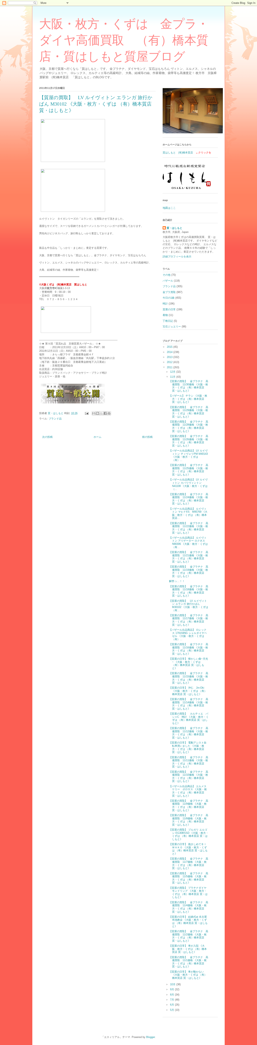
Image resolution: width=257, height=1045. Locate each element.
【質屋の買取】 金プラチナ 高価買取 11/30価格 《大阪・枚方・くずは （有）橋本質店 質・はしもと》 (188, 386)
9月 (172, 989)
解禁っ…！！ (177, 581)
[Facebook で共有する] (105, 413)
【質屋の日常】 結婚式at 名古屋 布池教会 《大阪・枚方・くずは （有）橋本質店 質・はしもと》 (188, 921)
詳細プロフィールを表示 (177, 256)
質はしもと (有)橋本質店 (178, 152)
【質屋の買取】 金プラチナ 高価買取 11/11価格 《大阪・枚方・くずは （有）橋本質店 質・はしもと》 (188, 762)
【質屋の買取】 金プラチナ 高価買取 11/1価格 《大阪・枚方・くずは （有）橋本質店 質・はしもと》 (188, 962)
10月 (173, 984)
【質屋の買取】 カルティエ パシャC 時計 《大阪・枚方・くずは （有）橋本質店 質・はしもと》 (189, 718)
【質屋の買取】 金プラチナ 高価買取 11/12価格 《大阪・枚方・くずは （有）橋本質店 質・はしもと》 (188, 733)
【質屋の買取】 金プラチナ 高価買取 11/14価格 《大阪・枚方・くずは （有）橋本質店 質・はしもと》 (188, 704)
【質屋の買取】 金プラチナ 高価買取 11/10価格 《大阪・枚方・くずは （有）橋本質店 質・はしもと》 (188, 776)
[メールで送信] (94, 413)
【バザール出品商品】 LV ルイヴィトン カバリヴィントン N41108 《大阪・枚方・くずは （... (188, 484)
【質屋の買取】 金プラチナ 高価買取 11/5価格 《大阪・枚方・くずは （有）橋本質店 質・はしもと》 (188, 878)
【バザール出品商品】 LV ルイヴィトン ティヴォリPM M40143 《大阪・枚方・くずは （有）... (188, 455)
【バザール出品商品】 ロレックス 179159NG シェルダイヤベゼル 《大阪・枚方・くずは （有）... (188, 634)
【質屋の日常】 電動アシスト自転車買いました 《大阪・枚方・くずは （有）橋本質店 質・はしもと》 (187, 747)
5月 (172, 1009)
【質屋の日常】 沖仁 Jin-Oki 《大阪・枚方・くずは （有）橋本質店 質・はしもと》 (188, 690)
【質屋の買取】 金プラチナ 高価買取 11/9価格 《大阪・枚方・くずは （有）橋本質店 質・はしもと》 (188, 805)
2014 (170, 352)
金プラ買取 (169, 292)
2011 (170, 367)
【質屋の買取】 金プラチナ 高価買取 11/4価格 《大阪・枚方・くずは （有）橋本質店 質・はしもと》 (188, 907)
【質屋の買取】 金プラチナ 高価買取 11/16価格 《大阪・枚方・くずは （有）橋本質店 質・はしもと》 (188, 649)
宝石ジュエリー (172, 326)
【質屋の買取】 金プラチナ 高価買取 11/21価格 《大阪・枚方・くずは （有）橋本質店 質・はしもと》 (188, 557)
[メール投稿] (86, 413)
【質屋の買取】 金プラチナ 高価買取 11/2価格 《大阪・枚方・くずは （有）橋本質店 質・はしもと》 (188, 936)
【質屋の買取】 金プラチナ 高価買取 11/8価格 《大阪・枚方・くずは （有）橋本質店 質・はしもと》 (188, 820)
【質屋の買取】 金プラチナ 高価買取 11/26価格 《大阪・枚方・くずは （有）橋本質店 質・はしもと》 (188, 441)
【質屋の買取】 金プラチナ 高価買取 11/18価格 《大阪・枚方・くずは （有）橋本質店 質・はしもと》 (188, 591)
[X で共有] (101, 413)
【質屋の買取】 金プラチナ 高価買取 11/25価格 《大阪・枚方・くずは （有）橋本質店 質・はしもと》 (188, 470)
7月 (172, 999)
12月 (173, 371)
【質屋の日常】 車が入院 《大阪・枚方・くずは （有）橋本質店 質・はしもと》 (188, 948)
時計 (165, 303)
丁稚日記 (168, 320)
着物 (165, 315)
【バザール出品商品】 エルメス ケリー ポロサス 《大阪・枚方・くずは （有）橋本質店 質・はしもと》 (189, 791)
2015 (170, 346)
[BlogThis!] (98, 413)
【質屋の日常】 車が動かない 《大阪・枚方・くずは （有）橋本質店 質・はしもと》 (188, 974)
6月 (172, 1004)
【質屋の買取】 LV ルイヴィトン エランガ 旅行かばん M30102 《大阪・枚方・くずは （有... (188, 605)
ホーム (97, 436)
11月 (173, 376)
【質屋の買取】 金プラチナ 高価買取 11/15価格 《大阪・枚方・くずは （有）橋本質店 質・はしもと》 (188, 678)
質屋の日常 (169, 309)
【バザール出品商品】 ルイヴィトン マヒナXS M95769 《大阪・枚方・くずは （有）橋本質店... (188, 513)
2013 (170, 357)
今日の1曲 (168, 297)
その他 (166, 274)
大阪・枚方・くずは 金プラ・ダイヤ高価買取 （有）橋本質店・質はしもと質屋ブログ (124, 40)
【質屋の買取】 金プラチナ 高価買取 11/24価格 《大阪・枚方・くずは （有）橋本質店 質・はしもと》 (188, 499)
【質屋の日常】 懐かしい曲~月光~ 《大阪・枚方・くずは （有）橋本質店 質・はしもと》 (188, 663)
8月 (172, 994)
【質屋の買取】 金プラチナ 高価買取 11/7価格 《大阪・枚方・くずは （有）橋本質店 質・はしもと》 (188, 863)
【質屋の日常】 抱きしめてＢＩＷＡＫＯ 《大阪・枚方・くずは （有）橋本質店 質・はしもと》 (188, 849)
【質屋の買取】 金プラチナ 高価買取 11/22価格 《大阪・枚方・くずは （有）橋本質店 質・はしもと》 (188, 528)
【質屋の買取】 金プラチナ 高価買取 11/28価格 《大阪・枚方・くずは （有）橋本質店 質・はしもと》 (188, 426)
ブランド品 (55, 418)
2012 (170, 362)
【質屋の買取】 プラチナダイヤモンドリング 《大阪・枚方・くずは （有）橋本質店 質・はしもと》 (188, 892)
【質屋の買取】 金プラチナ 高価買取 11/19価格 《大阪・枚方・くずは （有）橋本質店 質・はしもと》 (188, 571)
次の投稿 (47, 436)
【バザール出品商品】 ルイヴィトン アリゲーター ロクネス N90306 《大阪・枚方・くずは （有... (188, 542)
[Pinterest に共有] (109, 413)
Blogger (150, 1037)
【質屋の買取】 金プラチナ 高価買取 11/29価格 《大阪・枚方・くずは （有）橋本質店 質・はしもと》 (188, 412)
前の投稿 (147, 436)
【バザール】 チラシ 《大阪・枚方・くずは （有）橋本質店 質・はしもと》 (188, 398)
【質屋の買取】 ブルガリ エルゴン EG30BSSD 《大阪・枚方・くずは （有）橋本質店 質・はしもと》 (188, 834)
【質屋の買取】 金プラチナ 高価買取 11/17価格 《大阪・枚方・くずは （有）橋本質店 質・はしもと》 (188, 620)
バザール (168, 280)
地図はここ (169, 207)
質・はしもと (174, 227)
